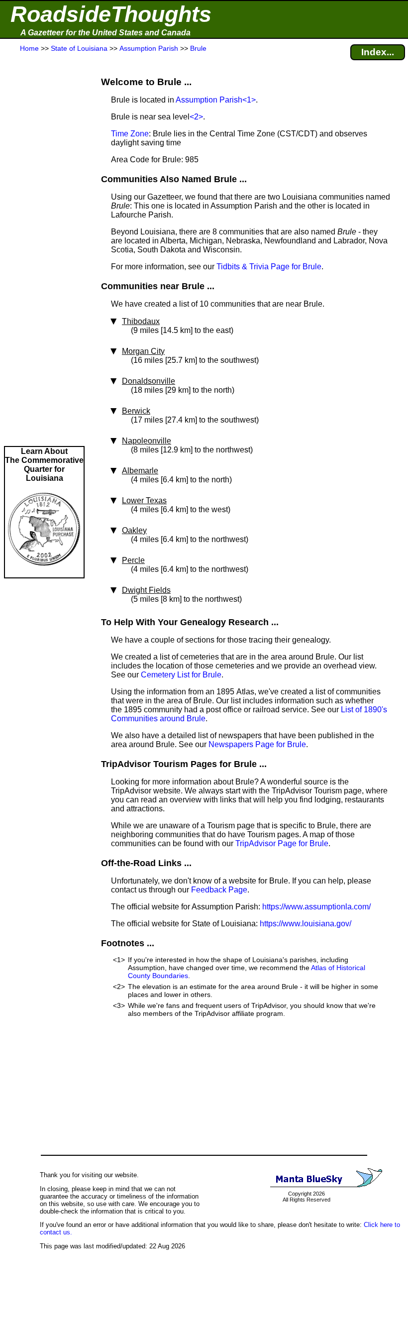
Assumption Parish (209, 100)
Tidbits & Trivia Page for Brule (268, 266)
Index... (377, 52)
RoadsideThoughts (110, 14)
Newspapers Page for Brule (257, 744)
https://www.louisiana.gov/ (305, 923)
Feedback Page (219, 889)
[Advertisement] (44, 250)
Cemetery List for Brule (181, 674)
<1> (249, 100)
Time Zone (130, 133)
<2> (196, 116)
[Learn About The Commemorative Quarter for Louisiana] (44, 572)
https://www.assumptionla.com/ (316, 906)
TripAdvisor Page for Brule (281, 843)
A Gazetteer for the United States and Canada (105, 32)
